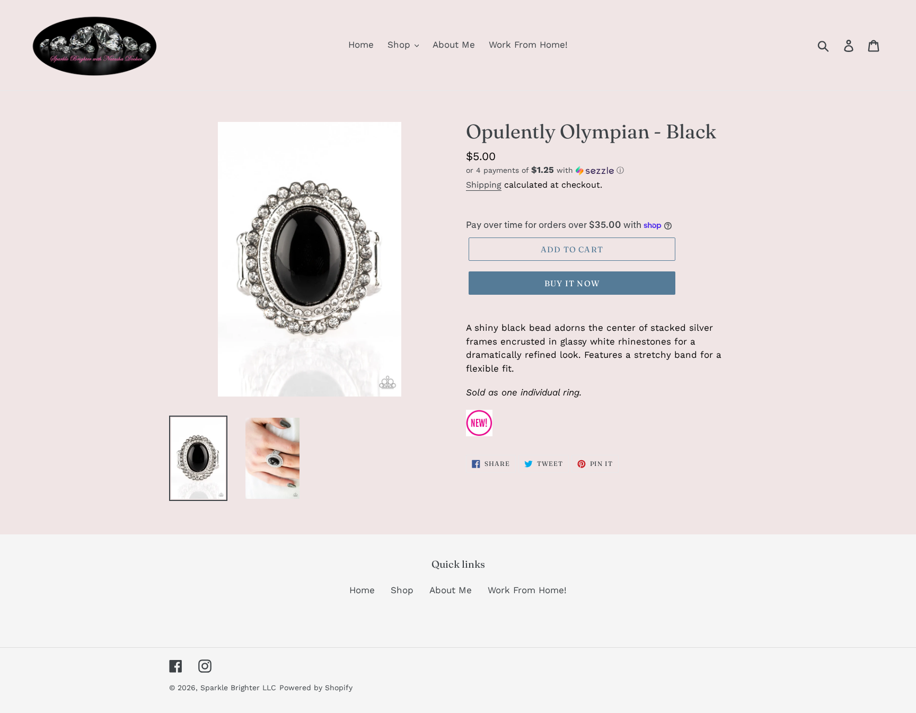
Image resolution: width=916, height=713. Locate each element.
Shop (402, 590)
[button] (606, 170)
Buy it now (572, 283)
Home (362, 590)
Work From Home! (527, 590)
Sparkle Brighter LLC (238, 687)
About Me (450, 590)
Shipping (483, 185)
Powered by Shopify (316, 687)
